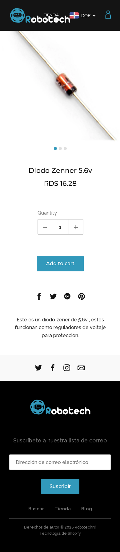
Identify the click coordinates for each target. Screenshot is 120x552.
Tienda (62, 509)
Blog (86, 509)
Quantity (47, 213)
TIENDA (51, 14)
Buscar (36, 509)
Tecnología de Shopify (60, 533)
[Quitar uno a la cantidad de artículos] (45, 227)
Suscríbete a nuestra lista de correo (60, 440)
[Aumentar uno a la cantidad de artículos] (76, 227)
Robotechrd (85, 527)
